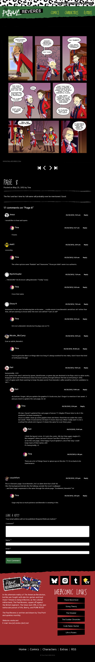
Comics (55, 13)
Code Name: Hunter (71, 626)
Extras (88, 13)
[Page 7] (44, 168)
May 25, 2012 (18, 187)
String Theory (71, 606)
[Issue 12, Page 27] (55, 168)
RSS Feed (88, 3)
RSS (73, 649)
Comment (9, 524)
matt (12, 244)
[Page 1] (39, 168)
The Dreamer (71, 613)
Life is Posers (71, 632)
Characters (71, 13)
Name (8, 540)
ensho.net (14, 620)
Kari (11, 367)
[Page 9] (47, 94)
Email (8, 549)
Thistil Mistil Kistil (71, 600)
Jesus (12, 214)
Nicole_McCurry (17, 335)
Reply (86, 215)
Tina (29, 187)
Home (22, 649)
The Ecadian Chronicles (71, 619)
